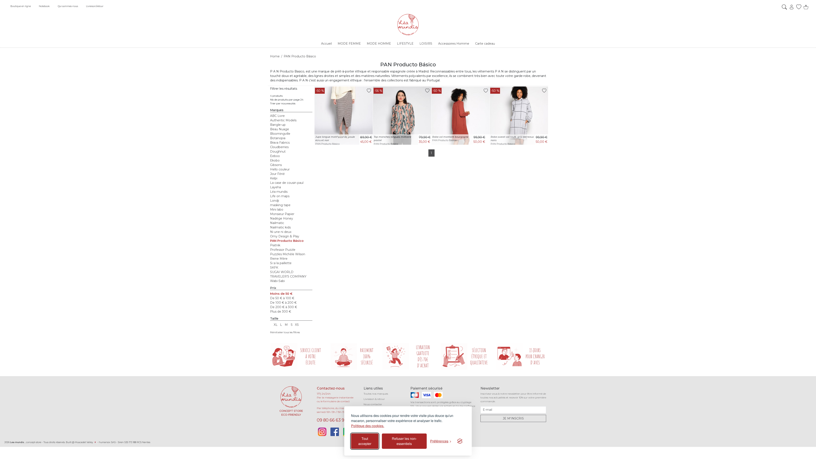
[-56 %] (402, 115)
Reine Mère (279, 259)
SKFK (274, 267)
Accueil (326, 43)
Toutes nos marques (376, 393)
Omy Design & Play (284, 236)
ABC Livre (277, 116)
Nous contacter (373, 404)
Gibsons (276, 165)
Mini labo (276, 209)
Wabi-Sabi (277, 281)
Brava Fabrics (280, 142)
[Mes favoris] (797, 7)
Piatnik (275, 245)
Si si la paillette (281, 263)
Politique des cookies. (367, 425)
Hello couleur (280, 169)
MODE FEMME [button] (349, 43)
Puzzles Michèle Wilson (287, 254)
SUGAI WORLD (281, 272)
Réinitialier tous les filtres (285, 332)
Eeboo (275, 156)
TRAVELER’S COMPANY (288, 276)
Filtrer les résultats (283, 89)
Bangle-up (278, 125)
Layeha (275, 187)
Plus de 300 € (280, 311)
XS (297, 325)
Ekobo (275, 160)
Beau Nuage (279, 129)
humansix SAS (107, 442)
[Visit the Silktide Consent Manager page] (460, 441)
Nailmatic (277, 223)
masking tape (280, 205)
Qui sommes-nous (68, 6)
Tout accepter (364, 441)
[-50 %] (343, 115)
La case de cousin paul (286, 183)
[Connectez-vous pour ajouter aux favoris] (369, 90)
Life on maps (279, 196)
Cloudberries (279, 147)
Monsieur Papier (282, 214)
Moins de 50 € (281, 294)
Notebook (44, 6)
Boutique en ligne (20, 6)
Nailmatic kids (280, 227)
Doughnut (278, 151)
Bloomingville (280, 134)
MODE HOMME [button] (379, 43)
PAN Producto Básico (287, 241)
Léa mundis (279, 192)
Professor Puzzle (282, 250)
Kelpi (273, 178)
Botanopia (277, 138)
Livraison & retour (374, 399)
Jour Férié (277, 174)
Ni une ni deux (280, 232)
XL (276, 325)
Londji (274, 201)
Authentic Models (283, 120)
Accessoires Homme (453, 43)
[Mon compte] (790, 7)
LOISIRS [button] (425, 43)
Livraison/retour (94, 6)
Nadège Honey (281, 218)
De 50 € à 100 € (282, 298)
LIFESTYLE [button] (405, 43)
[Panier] (805, 7)
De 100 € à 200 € (283, 303)
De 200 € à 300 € (283, 307)
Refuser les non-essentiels (404, 441)
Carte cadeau (485, 43)
